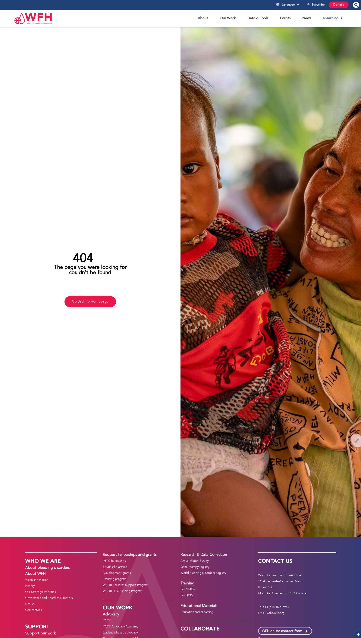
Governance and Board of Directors (49, 598)
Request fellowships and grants (130, 555)
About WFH (35, 574)
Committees (33, 610)
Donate (338, 4)
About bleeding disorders (47, 568)
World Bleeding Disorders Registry (203, 573)
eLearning (332, 18)
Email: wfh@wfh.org (271, 613)
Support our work (40, 633)
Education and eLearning (196, 612)
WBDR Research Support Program (126, 585)
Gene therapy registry (194, 567)
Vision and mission (36, 580)
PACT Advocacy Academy (120, 626)
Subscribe (318, 4)
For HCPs (186, 595)
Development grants (117, 573)
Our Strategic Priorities (40, 592)
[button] (293, 5)
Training (187, 583)
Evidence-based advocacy (120, 632)
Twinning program (115, 579)
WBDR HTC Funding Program (123, 591)
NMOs (29, 604)
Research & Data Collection (203, 555)
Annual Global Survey (194, 561)
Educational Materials (198, 606)
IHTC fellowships (114, 561)
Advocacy (111, 614)
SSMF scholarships (115, 567)
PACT (107, 620)
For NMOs (187, 589)
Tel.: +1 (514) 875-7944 (273, 607)
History (30, 586)
